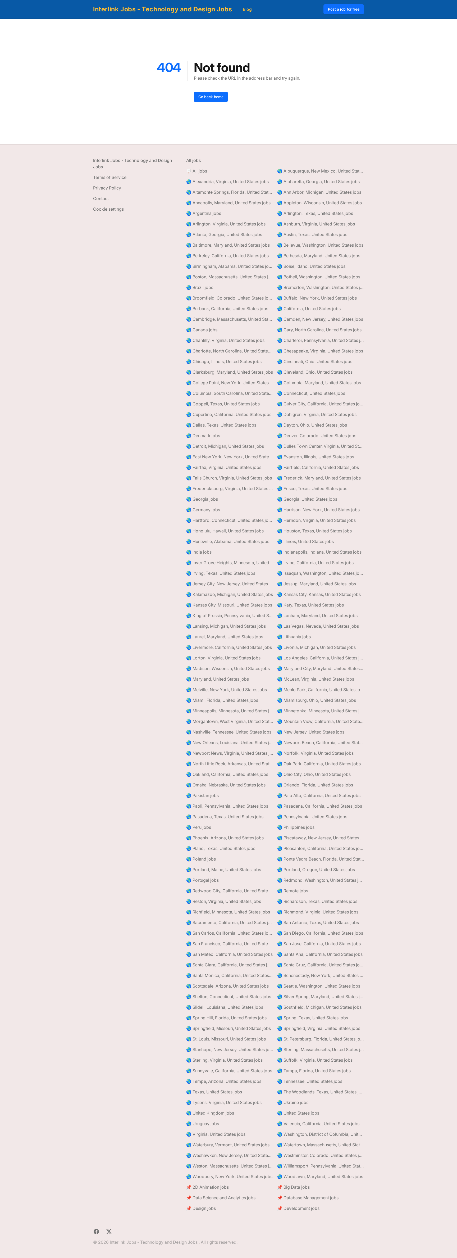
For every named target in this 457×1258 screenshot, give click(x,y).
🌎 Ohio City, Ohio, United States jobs (314, 774)
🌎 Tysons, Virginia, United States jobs (224, 1102)
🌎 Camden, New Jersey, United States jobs (320, 319)
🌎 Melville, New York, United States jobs (226, 689)
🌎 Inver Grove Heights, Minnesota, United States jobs (229, 562)
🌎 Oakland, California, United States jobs (227, 774)
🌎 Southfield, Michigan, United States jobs (319, 1007)
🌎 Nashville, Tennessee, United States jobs (228, 732)
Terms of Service (109, 177)
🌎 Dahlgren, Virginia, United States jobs (317, 414)
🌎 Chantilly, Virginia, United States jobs (225, 340)
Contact (101, 198)
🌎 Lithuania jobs (294, 636)
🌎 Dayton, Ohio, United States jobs (312, 425)
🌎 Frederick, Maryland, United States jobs (319, 478)
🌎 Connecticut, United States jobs (311, 393)
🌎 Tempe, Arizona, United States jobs (223, 1081)
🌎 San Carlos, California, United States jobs (229, 933)
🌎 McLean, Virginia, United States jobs (315, 679)
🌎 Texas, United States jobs (214, 1091)
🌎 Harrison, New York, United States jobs (318, 509)
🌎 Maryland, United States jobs (217, 679)
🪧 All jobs (196, 171)
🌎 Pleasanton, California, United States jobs (320, 848)
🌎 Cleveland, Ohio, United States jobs (315, 372)
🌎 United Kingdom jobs (210, 1113)
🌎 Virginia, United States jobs (215, 1134)
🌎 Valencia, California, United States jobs (318, 1123)
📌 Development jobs (298, 1208)
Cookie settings (108, 209)
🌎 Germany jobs (203, 509)
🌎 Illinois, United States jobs (305, 541)
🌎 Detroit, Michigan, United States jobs (225, 446)
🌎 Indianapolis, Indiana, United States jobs (319, 552)
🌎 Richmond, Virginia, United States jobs (317, 912)
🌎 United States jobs (298, 1113)
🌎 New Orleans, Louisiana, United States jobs (229, 742)
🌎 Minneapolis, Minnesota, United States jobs (229, 710)
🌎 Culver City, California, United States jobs (320, 403)
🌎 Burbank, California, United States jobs (227, 308)
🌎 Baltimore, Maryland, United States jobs (228, 245)
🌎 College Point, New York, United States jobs (229, 382)
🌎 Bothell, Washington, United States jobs (318, 276)
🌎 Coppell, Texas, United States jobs (223, 403)
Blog (247, 9)
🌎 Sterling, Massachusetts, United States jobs (320, 1049)
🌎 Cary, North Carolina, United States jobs (319, 329)
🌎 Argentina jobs (203, 213)
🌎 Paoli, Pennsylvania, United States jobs (227, 806)
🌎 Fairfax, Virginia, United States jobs (223, 467)
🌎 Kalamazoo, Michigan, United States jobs (229, 594)
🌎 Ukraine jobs (292, 1102)
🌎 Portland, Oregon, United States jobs (316, 869)
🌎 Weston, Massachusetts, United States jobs (229, 1166)
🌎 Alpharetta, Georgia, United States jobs (318, 181)
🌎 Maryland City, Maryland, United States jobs (320, 668)
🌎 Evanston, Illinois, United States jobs (315, 456)
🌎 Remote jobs (292, 890)
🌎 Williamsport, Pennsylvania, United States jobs (320, 1166)
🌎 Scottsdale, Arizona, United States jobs (227, 986)
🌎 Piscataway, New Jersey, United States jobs (320, 837)
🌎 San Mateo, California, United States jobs (229, 954)
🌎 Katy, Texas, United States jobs (310, 605)
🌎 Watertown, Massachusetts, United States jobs (320, 1144)
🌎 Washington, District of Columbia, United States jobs (320, 1134)
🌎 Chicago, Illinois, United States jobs (224, 361)
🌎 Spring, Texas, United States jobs (312, 1017)
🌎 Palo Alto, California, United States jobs (318, 795)
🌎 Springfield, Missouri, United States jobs (228, 1028)
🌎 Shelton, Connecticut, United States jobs (228, 996)
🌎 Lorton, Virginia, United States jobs (223, 657)
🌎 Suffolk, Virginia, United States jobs (315, 1060)
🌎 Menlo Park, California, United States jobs (320, 689)
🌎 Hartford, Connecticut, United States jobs (229, 520)
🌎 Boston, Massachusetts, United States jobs (229, 276)
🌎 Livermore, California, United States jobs (229, 647)
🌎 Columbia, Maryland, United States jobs (319, 382)
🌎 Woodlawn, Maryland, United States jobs (320, 1176)
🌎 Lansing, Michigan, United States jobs (226, 626)
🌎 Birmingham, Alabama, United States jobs (229, 266)
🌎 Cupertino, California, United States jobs (228, 414)
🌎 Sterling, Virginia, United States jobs (224, 1060)
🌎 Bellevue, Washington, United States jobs (320, 245)
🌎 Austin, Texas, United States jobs (312, 234)
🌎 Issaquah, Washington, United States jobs (320, 573)
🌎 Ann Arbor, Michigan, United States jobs (319, 192)
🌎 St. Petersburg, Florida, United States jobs (320, 1039)
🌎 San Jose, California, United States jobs (319, 943)
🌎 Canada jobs (201, 329)
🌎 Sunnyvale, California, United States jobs (229, 1070)
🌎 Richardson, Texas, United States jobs (317, 901)
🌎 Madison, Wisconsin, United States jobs (228, 668)
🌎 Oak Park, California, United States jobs (319, 763)
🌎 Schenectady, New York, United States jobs (320, 975)
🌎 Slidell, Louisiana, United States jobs (224, 1007)
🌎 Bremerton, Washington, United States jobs (320, 287)
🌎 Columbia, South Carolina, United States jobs (229, 393)
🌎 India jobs (199, 552)
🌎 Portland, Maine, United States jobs (223, 869)
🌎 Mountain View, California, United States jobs (320, 721)
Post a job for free (343, 9)
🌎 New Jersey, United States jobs (310, 732)
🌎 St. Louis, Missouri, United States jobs (226, 1039)
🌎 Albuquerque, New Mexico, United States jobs (320, 171)
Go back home (210, 96)
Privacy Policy (107, 188)
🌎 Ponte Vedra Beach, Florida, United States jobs (320, 859)
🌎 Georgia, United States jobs (307, 499)
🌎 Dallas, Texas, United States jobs (221, 425)
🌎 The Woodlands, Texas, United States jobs (320, 1091)
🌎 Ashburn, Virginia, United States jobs (316, 224)
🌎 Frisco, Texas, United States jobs (312, 488)
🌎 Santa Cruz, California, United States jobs (320, 964)
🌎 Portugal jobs (202, 880)
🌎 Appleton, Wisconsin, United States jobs (319, 202)
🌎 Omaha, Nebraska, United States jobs (226, 785)
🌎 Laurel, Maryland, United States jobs (224, 636)
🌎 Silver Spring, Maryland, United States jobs (320, 996)
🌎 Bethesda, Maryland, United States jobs (318, 255)
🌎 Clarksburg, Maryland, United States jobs (229, 372)
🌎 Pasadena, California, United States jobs (319, 806)
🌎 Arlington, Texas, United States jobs (315, 213)
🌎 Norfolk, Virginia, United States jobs (315, 753)
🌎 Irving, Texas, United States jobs (220, 573)
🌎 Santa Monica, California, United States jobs (229, 975)
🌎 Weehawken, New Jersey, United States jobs (229, 1155)
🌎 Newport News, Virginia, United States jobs (229, 753)
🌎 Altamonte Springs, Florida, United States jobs (229, 192)
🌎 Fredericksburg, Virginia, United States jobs (229, 488)
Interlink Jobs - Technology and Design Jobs (162, 9)
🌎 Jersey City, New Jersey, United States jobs (229, 583)
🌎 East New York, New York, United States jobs (229, 456)
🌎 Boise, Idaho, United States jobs (311, 266)
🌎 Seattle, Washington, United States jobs (318, 986)
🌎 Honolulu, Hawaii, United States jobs (225, 530)
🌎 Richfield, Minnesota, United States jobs (228, 912)
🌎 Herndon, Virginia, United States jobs (316, 520)
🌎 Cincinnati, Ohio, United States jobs (314, 361)
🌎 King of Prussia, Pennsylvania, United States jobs (229, 615)
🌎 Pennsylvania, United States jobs (312, 816)
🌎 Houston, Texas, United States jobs (314, 530)
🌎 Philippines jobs (295, 827)
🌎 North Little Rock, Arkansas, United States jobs (229, 763)
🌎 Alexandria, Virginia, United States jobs (227, 181)
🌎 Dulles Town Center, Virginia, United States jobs (320, 446)
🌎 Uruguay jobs (202, 1123)
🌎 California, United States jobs (309, 308)
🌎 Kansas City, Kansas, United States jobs (319, 594)
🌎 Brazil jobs (199, 287)
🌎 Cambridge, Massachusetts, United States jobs (229, 319)
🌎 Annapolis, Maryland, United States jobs (228, 202)
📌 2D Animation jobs (207, 1187)
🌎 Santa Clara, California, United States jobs (229, 964)
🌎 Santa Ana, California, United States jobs (320, 954)
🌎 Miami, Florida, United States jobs (222, 700)
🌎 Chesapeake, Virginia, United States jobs (320, 351)
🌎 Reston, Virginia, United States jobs (223, 901)
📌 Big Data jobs (293, 1187)
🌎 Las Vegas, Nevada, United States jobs (318, 626)
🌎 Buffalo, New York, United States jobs (317, 298)
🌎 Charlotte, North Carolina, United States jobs (229, 351)
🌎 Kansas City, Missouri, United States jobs (229, 605)
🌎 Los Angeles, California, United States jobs (320, 657)
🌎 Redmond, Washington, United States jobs (320, 880)
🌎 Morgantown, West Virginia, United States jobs (229, 721)
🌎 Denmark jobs (203, 435)
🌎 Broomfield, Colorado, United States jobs (229, 298)
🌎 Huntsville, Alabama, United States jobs (227, 541)
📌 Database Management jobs (308, 1197)
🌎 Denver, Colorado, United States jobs (316, 435)
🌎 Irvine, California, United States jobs (315, 562)
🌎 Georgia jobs (202, 499)
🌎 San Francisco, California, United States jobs (229, 943)
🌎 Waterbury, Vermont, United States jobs (227, 1144)
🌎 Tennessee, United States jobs (309, 1081)
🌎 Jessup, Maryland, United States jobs (316, 583)
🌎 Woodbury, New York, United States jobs (229, 1176)
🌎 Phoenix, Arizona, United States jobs (225, 837)
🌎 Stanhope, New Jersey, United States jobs (229, 1049)
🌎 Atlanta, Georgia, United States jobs (224, 234)
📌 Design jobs (201, 1208)
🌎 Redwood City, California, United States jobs (229, 890)
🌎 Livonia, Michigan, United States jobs (316, 647)
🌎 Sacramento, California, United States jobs (229, 922)
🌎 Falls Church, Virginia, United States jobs (229, 478)
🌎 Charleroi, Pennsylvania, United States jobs (320, 340)
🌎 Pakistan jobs (202, 795)
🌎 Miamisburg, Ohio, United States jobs (316, 700)
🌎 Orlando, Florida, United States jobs (315, 785)
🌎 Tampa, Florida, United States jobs (314, 1070)
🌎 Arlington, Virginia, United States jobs (226, 224)
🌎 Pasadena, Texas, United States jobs (224, 816)
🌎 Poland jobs (201, 859)
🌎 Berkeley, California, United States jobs (227, 255)
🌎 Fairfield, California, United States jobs (318, 467)
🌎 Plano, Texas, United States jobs (220, 848)
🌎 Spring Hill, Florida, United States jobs (226, 1017)
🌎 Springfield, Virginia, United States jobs (318, 1028)
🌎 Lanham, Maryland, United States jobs (317, 615)
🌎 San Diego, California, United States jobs (320, 933)
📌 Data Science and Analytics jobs (220, 1197)
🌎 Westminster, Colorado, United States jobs (320, 1155)
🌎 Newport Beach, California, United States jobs (320, 742)
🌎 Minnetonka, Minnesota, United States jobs (320, 710)
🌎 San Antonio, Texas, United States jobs (318, 922)
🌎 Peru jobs (198, 827)
